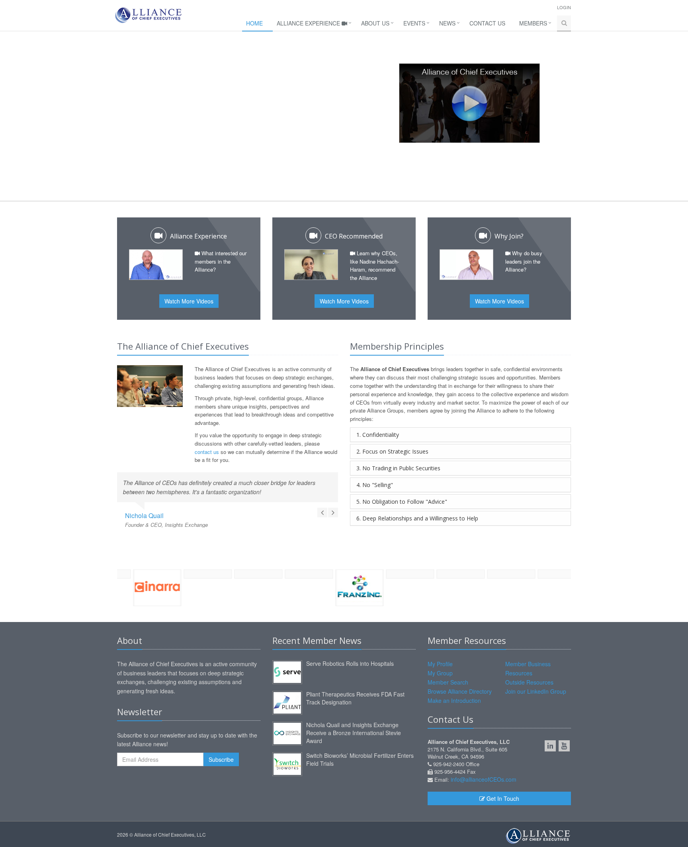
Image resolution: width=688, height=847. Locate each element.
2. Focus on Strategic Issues (392, 451)
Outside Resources (529, 682)
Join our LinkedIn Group (535, 691)
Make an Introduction (454, 700)
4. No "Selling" (374, 485)
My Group (440, 673)
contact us (207, 452)
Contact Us (487, 23)
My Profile (440, 664)
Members (533, 23)
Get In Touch (502, 798)
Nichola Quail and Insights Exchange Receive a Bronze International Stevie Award (353, 733)
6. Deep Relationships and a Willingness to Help (417, 518)
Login (564, 7)
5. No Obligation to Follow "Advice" (401, 501)
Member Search (448, 682)
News (447, 23)
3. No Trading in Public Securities (398, 468)
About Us (375, 23)
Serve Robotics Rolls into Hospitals (350, 663)
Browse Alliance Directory (460, 691)
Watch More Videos (188, 301)
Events (414, 23)
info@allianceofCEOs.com (483, 779)
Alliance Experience (309, 23)
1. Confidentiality (377, 434)
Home (254, 23)
